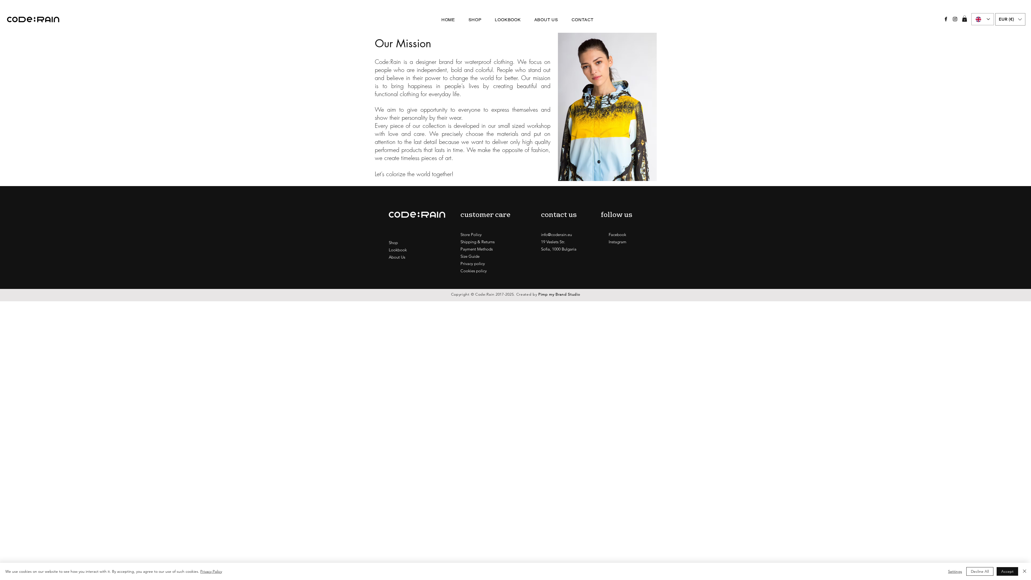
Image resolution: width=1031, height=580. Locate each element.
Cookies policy (473, 270)
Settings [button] (955, 571)
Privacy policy (472, 263)
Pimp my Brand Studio (559, 294)
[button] (964, 19)
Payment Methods (476, 249)
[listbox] (1010, 19)
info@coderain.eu (556, 234)
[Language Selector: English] (982, 19)
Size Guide (470, 256)
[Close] (1024, 571)
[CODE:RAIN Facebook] (946, 19)
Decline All (980, 571)
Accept (1007, 571)
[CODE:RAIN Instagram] (955, 19)
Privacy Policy (211, 571)
